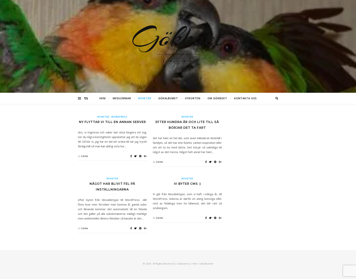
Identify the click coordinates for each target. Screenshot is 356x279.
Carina (84, 156)
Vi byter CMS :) (187, 184)
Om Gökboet (217, 98)
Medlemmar (122, 98)
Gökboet (178, 37)
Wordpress (119, 116)
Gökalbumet (168, 98)
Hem (102, 98)
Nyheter (144, 98)
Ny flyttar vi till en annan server (112, 122)
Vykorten (192, 98)
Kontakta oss (245, 98)
